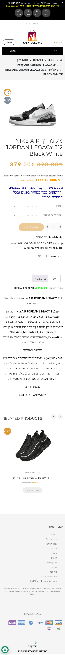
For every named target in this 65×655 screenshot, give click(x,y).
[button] (8, 93)
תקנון (54, 567)
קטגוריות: (57, 243)
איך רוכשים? (51, 539)
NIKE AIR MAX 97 (32, 472)
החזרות (54, 553)
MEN (52, 248)
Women (28, 248)
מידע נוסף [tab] (40, 278)
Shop (51, 60)
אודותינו (53, 534)
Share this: (55, 256)
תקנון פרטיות (51, 562)
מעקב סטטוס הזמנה (49, 576)
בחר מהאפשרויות (32, 490)
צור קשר (53, 571)
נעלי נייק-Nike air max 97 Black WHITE (32, 477)
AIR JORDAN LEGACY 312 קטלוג (37, 65)
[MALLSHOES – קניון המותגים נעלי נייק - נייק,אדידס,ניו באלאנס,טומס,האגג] (32, 36)
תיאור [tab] (54, 278)
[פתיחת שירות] (5, 649)
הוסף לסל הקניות (31, 227)
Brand (38, 60)
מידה (58, 205)
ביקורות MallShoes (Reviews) (43, 581)
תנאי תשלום (51, 544)
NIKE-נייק (23, 60)
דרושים (53, 557)
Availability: (55, 237)
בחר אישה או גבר (52, 214)
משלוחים (53, 548)
